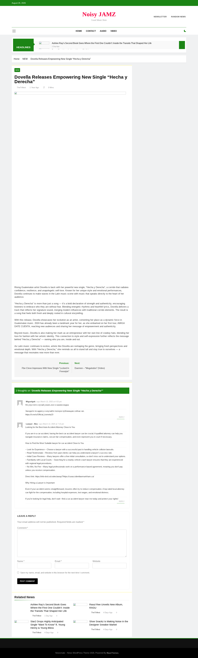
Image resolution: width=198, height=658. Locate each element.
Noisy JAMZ (99, 14)
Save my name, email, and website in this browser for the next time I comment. (55, 572)
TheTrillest (21, 87)
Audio (103, 31)
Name (20, 561)
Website (96, 561)
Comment (22, 528)
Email (58, 561)
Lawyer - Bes (32, 424)
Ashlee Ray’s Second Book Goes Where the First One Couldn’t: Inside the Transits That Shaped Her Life (102, 43)
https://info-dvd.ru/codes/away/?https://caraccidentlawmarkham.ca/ (64, 476)
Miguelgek (30, 401)
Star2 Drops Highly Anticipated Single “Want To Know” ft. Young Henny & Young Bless (47, 624)
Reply (121, 417)
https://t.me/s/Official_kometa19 (39, 414)
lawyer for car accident (62, 443)
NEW (17, 70)
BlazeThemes (112, 653)
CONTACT (91, 31)
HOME (79, 31)
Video (113, 31)
